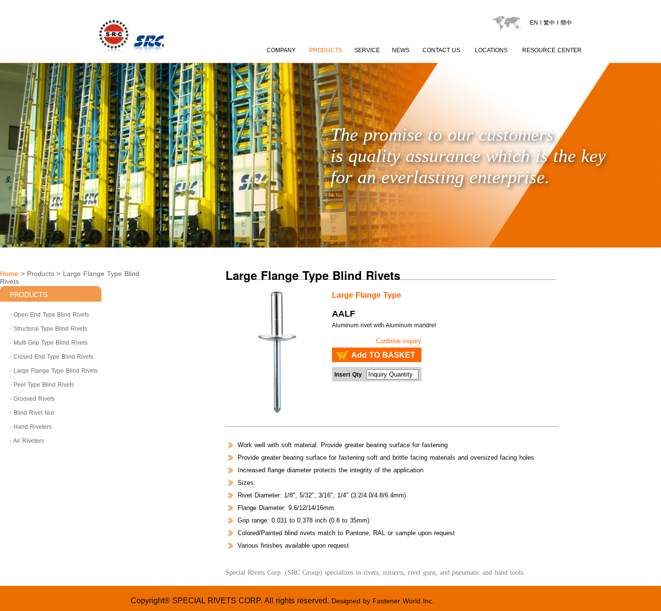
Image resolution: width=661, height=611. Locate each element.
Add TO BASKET (383, 355)
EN (534, 22)
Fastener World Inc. (403, 601)
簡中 (566, 22)
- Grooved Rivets (32, 398)
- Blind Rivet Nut (32, 412)
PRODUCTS (325, 50)
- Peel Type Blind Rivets (42, 384)
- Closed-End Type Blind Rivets (51, 356)
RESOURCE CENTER (552, 50)
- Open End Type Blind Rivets (49, 314)
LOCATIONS (491, 50)
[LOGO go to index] (166, 58)
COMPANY (281, 50)
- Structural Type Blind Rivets (48, 328)
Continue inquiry (398, 341)
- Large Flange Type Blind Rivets (54, 370)
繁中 (549, 22)
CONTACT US (441, 50)
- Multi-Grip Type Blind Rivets (49, 342)
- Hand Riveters (31, 426)
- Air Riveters (27, 440)
